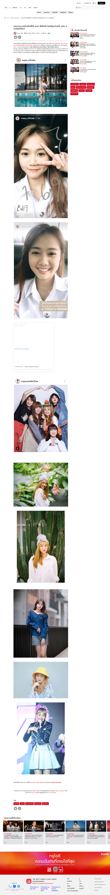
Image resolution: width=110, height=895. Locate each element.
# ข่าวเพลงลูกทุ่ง (84, 52)
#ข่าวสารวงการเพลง (81, 87)
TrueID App (33, 793)
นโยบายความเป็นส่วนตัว (99, 884)
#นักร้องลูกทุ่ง (74, 90)
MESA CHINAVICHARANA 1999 (30, 369)
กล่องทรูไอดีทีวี (71, 888)
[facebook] (14, 886)
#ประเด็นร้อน (38, 803)
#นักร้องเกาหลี (74, 94)
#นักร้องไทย (82, 84)
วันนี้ (6, 8)
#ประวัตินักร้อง (91, 84)
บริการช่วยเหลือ (98, 887)
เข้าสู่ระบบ (101, 3)
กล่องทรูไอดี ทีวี (87, 3)
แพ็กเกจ (81, 886)
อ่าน (21, 8)
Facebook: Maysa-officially (37, 782)
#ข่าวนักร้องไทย (29, 803)
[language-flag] (93, 3)
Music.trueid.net (60, 791)
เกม (25, 8)
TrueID (9, 3)
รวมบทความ (47, 12)
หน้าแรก (39, 12)
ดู (9, 8)
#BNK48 (16, 803)
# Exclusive (83, 68)
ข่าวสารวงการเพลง (14, 18)
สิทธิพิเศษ (14, 8)
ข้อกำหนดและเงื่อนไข (99, 882)
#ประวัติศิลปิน (90, 87)
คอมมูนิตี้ (81, 888)
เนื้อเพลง (70, 12)
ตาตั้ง (29, 8)
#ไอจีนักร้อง (45, 803)
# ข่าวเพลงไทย (83, 33)
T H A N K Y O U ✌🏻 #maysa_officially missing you (27, 366)
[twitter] (18, 886)
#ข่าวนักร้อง (88, 90)
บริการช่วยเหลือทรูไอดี (72, 891)
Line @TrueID (52, 793)
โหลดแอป (78, 3)
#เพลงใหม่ (81, 90)
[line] (10, 886)
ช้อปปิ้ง (69, 886)
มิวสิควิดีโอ (55, 12)
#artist (22, 803)
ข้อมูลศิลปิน (63, 12)
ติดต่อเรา (96, 890)
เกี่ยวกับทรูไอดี (97, 879)
